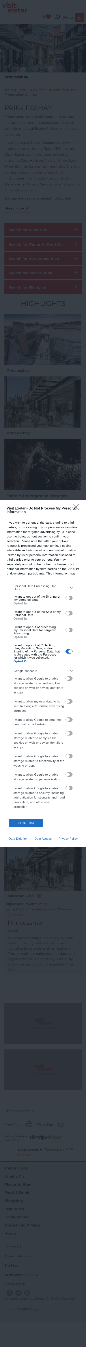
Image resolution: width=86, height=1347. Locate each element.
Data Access (43, 838)
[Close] (77, 508)
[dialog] (43, 673)
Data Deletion (18, 838)
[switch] (69, 598)
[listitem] (43, 587)
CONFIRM (26, 823)
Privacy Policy (68, 838)
